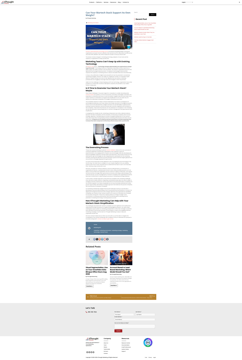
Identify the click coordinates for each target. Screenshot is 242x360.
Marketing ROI (97, 227)
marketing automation (105, 230)
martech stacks (90, 94)
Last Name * (139, 312)
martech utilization (111, 150)
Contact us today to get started (105, 219)
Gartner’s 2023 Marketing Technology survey (97, 51)
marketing (96, 230)
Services (106, 2)
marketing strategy (117, 230)
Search (136, 12)
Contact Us (126, 2)
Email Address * (118, 316)
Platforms (99, 2)
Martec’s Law (90, 66)
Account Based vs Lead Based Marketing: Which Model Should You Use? (120, 269)
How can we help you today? (121, 323)
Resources (113, 2)
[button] (94, 239)
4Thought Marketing (91, 18)
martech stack (104, 232)
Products (91, 2)
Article (95, 224)
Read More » (89, 286)
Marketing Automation (93, 23)
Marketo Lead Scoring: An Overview (143, 37)
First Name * (117, 312)
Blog (119, 2)
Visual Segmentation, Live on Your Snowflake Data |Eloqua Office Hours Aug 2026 (97, 270)
